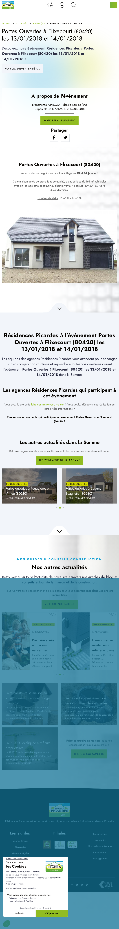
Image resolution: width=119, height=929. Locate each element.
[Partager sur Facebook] (54, 138)
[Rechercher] (74, 5)
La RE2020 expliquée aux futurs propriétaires (28, 745)
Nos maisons (99, 834)
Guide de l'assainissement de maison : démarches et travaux (85, 701)
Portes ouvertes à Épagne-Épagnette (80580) (84, 491)
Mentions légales (20, 853)
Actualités (21, 23)
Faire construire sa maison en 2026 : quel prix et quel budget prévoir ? (28, 698)
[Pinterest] (87, 885)
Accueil (6, 23)
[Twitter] (77, 885)
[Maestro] (72, 844)
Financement (99, 852)
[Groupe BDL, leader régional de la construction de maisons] (105, 885)
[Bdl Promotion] (47, 844)
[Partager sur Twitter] (65, 138)
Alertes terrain (20, 841)
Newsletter (20, 847)
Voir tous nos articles (59, 604)
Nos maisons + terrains (100, 846)
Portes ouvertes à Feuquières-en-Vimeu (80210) (28, 491)
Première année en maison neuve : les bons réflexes (43, 648)
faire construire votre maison (47, 405)
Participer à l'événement (59, 120)
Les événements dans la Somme (59, 460)
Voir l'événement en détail (22, 68)
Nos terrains (100, 840)
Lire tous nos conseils (89, 754)
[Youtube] (82, 885)
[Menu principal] (113, 5)
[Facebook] (72, 885)
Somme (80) (39, 23)
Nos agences (100, 858)
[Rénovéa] (59, 844)
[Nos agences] (62, 5)
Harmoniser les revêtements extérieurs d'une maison (103, 648)
